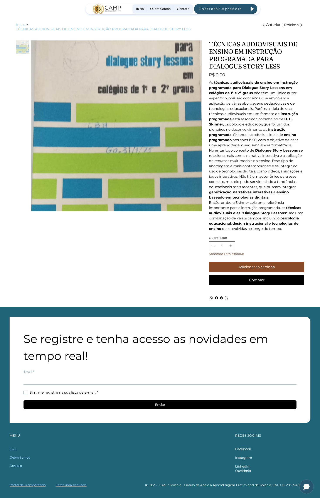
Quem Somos (20, 457)
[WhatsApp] (211, 298)
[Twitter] (227, 298)
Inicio (13, 449)
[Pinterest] (221, 298)
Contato (16, 466)
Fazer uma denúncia (71, 485)
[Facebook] (216, 298)
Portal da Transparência (28, 485)
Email (29, 372)
